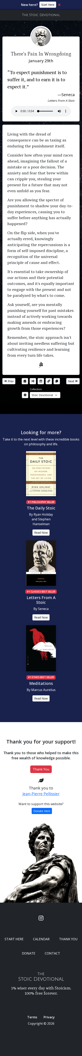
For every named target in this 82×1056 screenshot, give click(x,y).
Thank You (41, 769)
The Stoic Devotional (41, 15)
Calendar (41, 939)
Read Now (41, 532)
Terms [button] (32, 1017)
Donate (28, 953)
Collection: (36, 389)
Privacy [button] (49, 1017)
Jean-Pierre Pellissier (41, 793)
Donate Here (41, 811)
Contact (52, 953)
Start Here (47, 5)
